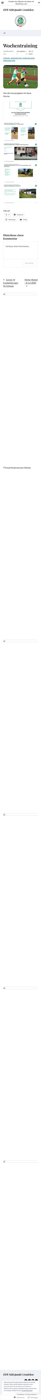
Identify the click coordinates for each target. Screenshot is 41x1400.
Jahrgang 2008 (29, 58)
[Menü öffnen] (4, 33)
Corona (6, 58)
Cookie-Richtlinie (27, 1390)
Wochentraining (20, 45)
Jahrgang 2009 (9, 61)
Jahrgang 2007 (16, 58)
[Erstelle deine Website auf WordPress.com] (20, 2)
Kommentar (29, 263)
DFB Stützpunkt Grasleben (18, 10)
